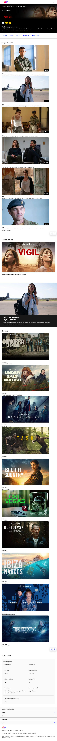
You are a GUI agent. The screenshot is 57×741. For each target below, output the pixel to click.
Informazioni (36, 36)
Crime (14, 6)
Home (3, 6)
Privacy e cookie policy (17, 733)
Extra (12, 36)
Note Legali (4, 733)
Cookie (9, 733)
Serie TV (8, 6)
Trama (18, 36)
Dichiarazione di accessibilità (29, 733)
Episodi (5, 36)
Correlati (26, 36)
